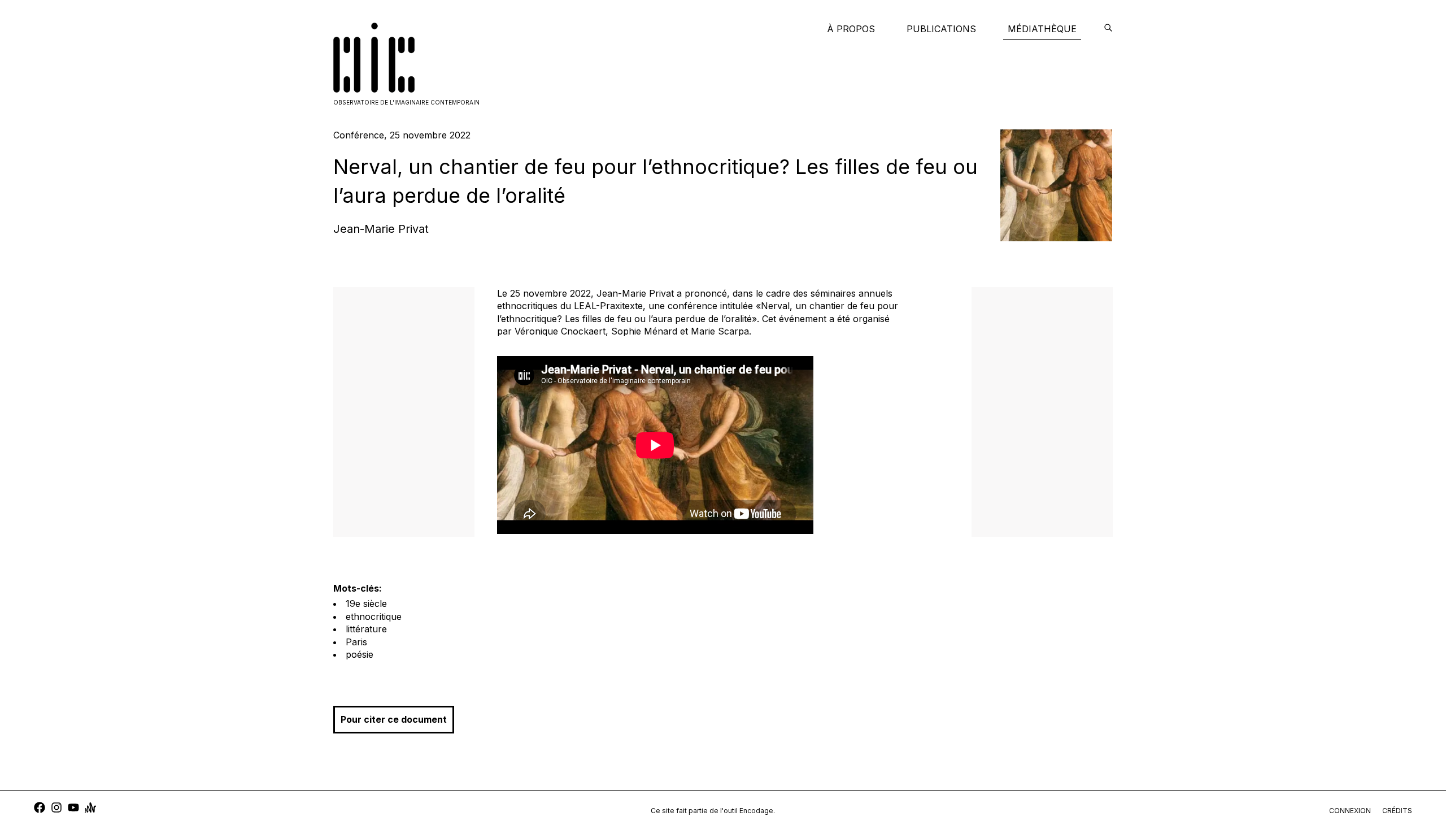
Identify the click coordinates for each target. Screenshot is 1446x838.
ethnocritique (374, 616)
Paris (356, 642)
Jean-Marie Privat (381, 229)
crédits (1397, 810)
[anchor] (90, 809)
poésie (359, 654)
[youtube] (73, 809)
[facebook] (39, 809)
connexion (1350, 810)
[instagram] (56, 809)
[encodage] (1108, 29)
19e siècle (366, 603)
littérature (366, 629)
